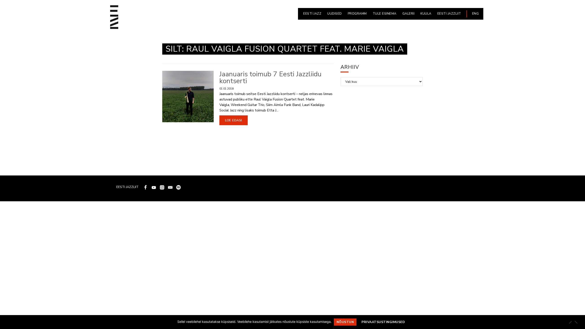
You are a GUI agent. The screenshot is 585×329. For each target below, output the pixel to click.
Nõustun (345, 322)
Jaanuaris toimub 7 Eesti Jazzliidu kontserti (270, 77)
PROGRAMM (357, 13)
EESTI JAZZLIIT (449, 13)
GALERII (408, 13)
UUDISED (334, 13)
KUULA (425, 13)
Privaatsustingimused (383, 322)
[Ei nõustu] (576, 322)
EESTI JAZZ (312, 13)
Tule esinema (384, 13)
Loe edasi (233, 120)
